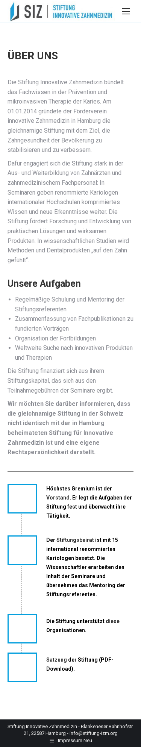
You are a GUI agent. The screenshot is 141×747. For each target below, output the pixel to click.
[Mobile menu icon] (125, 11)
